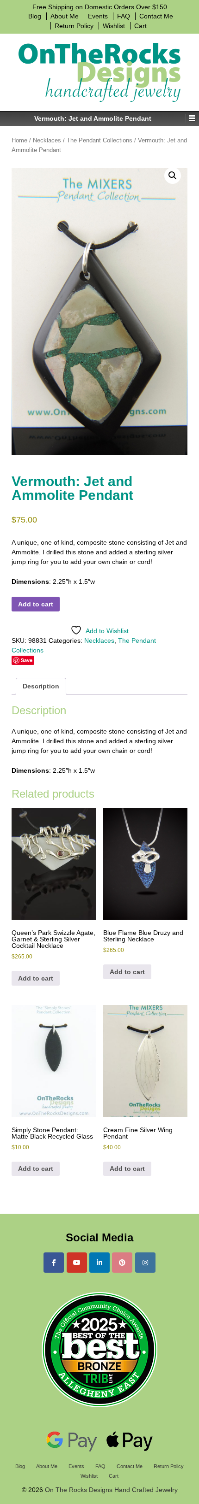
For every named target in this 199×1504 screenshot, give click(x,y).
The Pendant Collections (99, 140)
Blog (34, 16)
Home (19, 140)
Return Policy (74, 25)
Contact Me (156, 16)
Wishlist (114, 25)
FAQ (123, 16)
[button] (172, 175)
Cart (140, 25)
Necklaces (47, 140)
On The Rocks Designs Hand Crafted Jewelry (110, 1489)
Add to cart (35, 604)
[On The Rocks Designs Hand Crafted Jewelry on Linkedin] (99, 1262)
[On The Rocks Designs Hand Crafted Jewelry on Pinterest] (122, 1262)
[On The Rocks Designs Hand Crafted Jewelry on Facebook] (54, 1262)
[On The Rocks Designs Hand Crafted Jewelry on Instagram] (145, 1262)
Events (98, 16)
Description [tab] (41, 686)
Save (26, 660)
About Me (64, 16)
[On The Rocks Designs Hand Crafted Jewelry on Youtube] (77, 1262)
